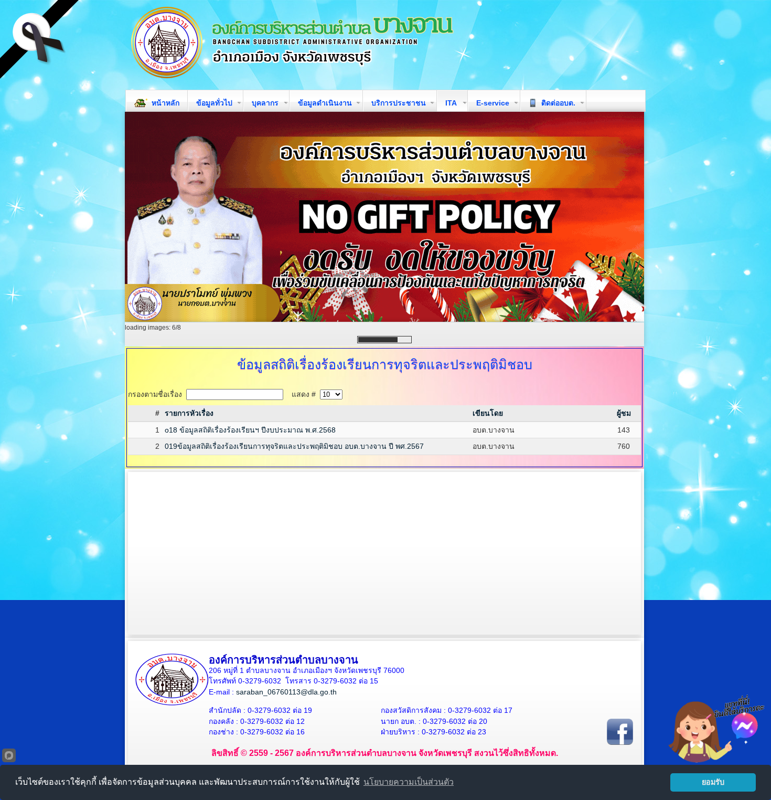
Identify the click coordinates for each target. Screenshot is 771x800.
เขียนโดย (488, 413)
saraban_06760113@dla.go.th (286, 692)
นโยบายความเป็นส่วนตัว (408, 781)
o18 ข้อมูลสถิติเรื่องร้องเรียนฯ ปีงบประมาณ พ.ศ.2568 (250, 430)
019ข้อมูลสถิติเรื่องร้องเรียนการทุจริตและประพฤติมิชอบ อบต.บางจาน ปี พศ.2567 (294, 446)
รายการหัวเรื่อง (189, 413)
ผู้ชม (624, 413)
